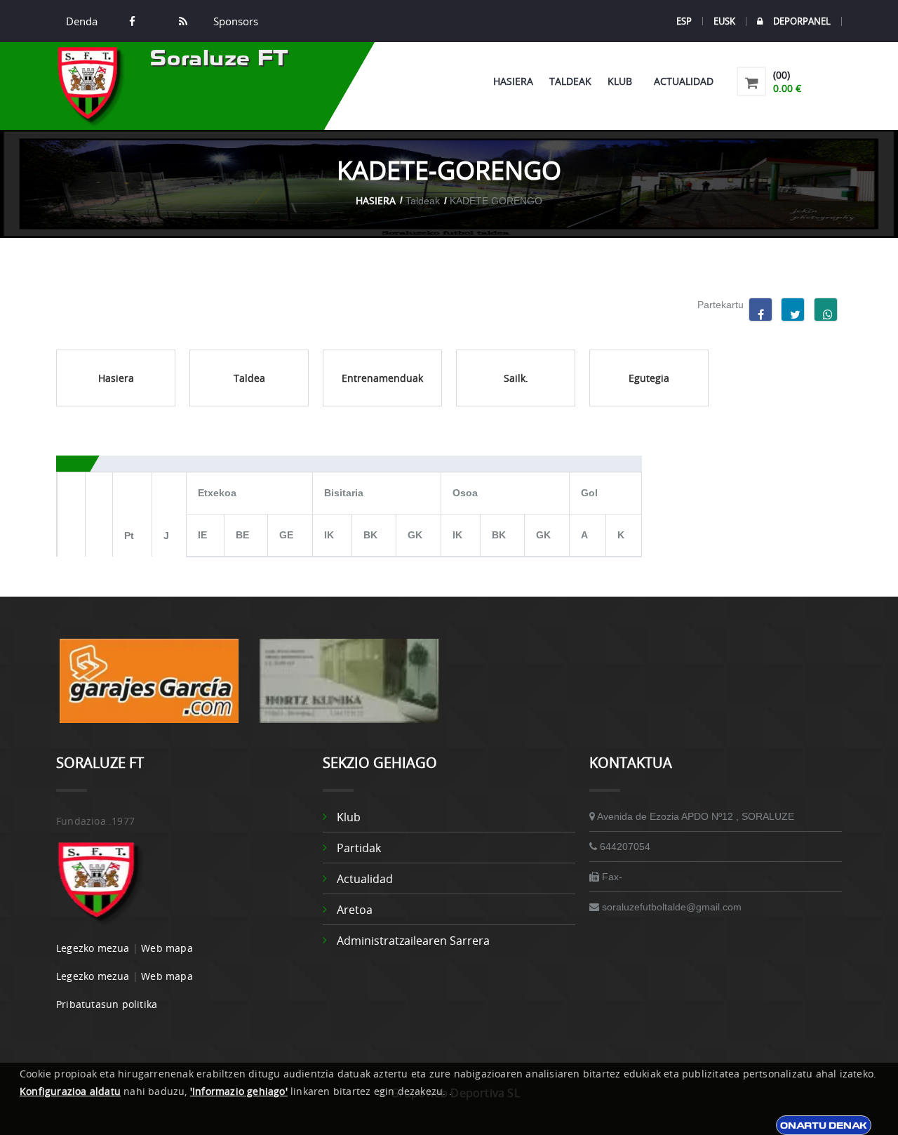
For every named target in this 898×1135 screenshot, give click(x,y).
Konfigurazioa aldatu (70, 1091)
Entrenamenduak (382, 378)
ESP (684, 21)
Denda (82, 21)
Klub (623, 81)
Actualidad (683, 81)
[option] (149, 688)
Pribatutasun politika (106, 1004)
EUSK (724, 21)
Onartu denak (823, 1125)
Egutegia (649, 378)
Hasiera (513, 81)
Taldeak (570, 81)
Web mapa (167, 948)
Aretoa (355, 909)
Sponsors (234, 21)
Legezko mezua (93, 948)
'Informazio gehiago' (239, 1091)
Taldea (249, 378)
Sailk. (516, 378)
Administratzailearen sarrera (413, 940)
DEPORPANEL (802, 21)
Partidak (359, 848)
